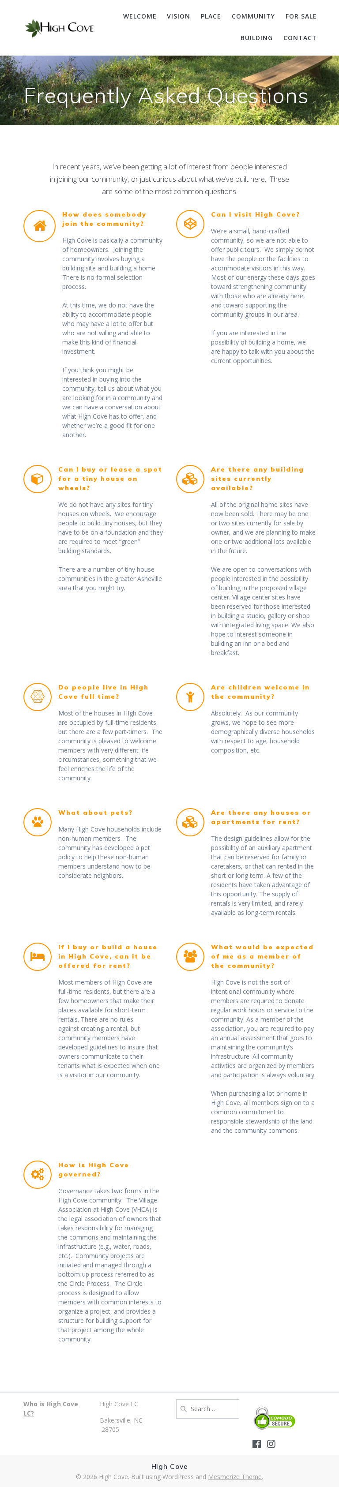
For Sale (301, 16)
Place (211, 16)
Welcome (140, 16)
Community (253, 16)
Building (257, 38)
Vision (178, 16)
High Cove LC (119, 1404)
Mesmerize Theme (235, 1476)
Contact (300, 38)
